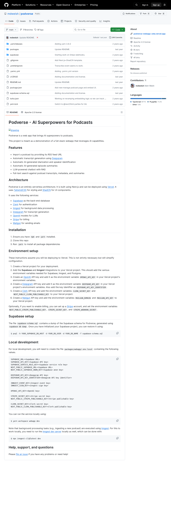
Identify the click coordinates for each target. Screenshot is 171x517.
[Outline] (121, 112)
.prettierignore (16, 66)
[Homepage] (6, 5)
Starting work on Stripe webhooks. (70, 55)
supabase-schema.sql (19, 93)
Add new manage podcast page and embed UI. (75, 87)
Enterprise (80, 4)
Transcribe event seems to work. (69, 66)
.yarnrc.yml (15, 71)
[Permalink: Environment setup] (7, 251)
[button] (118, 333)
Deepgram (57, 158)
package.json (16, 87)
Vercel (111, 186)
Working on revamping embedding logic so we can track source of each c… (88, 98)
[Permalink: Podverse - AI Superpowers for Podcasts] (7, 122)
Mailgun (17, 223)
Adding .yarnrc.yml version (66, 71)
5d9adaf (96, 37)
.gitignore (14, 60)
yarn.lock (14, 104)
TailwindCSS (20, 190)
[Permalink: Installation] (7, 230)
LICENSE (14, 77)
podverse (27, 13)
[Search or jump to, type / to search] (136, 5)
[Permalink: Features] (7, 147)
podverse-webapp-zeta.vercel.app (150, 34)
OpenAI (16, 215)
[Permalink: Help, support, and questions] (7, 447)
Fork (146, 14)
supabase (14, 55)
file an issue (22, 454)
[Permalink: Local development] (7, 342)
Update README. (26, 37)
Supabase (18, 200)
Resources (45, 4)
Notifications (130, 14)
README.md (15, 82)
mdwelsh (13, 13)
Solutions (31, 4)
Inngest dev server (52, 431)
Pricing (94, 4)
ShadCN (46, 190)
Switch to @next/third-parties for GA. (71, 104)
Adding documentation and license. (70, 77)
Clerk (15, 204)
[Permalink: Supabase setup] (7, 316)
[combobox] (92, 30)
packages (14, 49)
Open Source (63, 4)
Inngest (16, 208)
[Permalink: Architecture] (7, 180)
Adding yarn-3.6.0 (63, 44)
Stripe (16, 219)
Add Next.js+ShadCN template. (68, 60)
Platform (16, 4)
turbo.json (14, 98)
